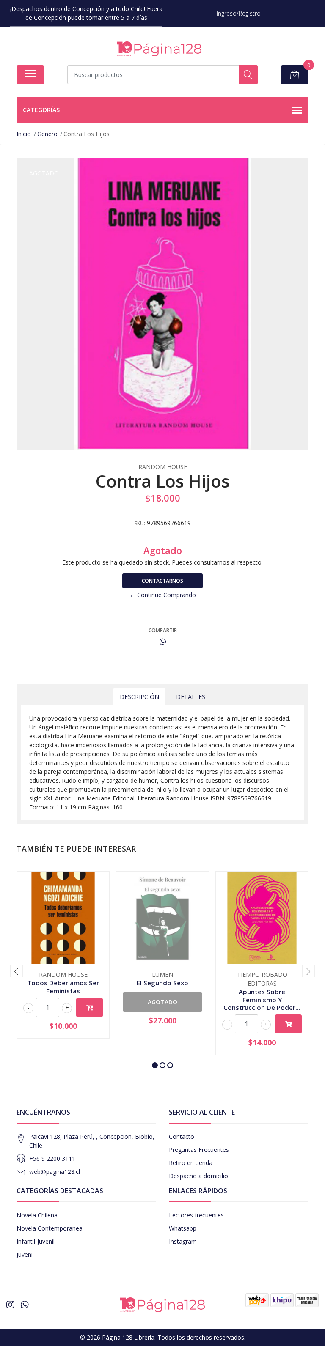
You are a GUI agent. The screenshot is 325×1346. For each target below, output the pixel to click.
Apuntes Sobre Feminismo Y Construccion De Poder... (261, 999)
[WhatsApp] (24, 1304)
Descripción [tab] (139, 697)
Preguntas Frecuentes (199, 1150)
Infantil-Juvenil (36, 1241)
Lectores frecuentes (196, 1215)
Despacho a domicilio (198, 1176)
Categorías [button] (41, 110)
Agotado (162, 1002)
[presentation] (16, 971)
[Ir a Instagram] (10, 1304)
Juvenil (25, 1254)
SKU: (140, 523)
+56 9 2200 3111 (52, 1158)
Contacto (181, 1136)
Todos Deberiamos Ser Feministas (63, 987)
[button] (155, 1065)
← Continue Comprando (162, 595)
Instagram (183, 1241)
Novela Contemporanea (50, 1228)
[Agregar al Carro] (89, 1007)
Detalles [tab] (190, 697)
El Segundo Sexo (162, 983)
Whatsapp (182, 1228)
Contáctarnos (162, 580)
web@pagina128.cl (54, 1172)
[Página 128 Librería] (159, 48)
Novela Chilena (37, 1215)
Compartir (163, 630)
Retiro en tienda (190, 1163)
